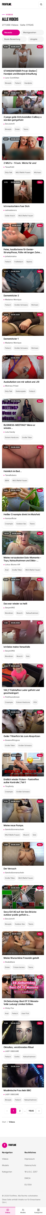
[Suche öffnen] (41, 4)
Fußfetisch (18, 262)
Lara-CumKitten (12, 78)
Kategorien (38, 1212)
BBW (7, 480)
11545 (31, 1111)
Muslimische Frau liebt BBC (17, 1090)
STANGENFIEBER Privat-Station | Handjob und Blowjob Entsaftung (20, 72)
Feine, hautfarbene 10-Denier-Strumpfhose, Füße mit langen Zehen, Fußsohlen (23, 251)
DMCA (27, 1178)
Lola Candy (10, 432)
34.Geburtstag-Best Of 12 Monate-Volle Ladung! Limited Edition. (21, 1002)
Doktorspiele (21, 391)
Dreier (17, 129)
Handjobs (28, 83)
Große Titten (27, 437)
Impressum (30, 1159)
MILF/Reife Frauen (23, 172)
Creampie (9, 524)
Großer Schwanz (21, 305)
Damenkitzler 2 (11, 295)
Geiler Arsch (10, 216)
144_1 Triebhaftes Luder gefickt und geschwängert (22, 691)
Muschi (19, 613)
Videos (7, 1212)
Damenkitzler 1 (11, 338)
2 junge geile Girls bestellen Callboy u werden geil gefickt (23, 118)
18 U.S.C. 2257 (31, 1172)
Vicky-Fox (9, 1008)
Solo (28, 656)
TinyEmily (9, 786)
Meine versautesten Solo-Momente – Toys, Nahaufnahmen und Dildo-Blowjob (22, 559)
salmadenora (11, 210)
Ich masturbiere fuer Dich (17, 206)
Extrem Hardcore (12, 437)
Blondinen (9, 613)
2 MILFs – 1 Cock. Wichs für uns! (20, 163)
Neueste (8, 32)
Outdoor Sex (21, 524)
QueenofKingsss (12, 740)
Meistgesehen (29, 32)
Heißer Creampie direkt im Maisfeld (22, 514)
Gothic (17, 1057)
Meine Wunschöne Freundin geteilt (21, 958)
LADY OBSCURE (12, 1051)
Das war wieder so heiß (15, 603)
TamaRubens (10, 475)
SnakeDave (10, 962)
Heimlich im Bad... (13, 471)
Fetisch (18, 83)
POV (35, 702)
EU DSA (28, 1184)
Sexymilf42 (10, 607)
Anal (6, 570)
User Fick (25, 1013)
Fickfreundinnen (12, 697)
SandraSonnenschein (14, 829)
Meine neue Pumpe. (14, 825)
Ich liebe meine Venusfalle (17, 647)
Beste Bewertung (12, 39)
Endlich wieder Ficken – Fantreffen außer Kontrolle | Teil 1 (21, 781)
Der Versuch (10, 868)
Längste (33, 39)
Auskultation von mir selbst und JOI (21, 382)
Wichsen (37, 172)
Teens (25, 129)
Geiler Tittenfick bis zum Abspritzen (22, 736)
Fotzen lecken (19, 967)
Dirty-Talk (8, 172)
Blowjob (8, 83)
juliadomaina (10, 256)
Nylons (29, 262)
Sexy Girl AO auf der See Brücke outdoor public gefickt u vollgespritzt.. (20, 913)
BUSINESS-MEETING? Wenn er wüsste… (19, 426)
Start (4, 1122)
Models (23, 1212)
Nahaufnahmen (32, 613)
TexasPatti (9, 167)
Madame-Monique (13, 299)
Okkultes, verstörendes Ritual (19, 1047)
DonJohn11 (10, 124)
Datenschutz (30, 1165)
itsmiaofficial (10, 518)
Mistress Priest (11, 386)
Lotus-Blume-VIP (12, 564)
